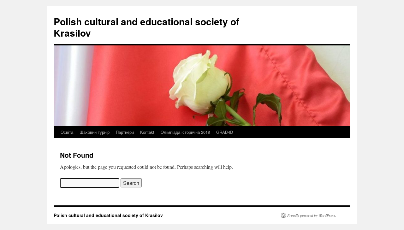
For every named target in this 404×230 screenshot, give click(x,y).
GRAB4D (224, 132)
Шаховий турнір (95, 132)
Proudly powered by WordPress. (311, 215)
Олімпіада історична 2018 (185, 132)
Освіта (67, 132)
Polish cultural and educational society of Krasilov (146, 27)
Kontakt (147, 132)
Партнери (125, 132)
